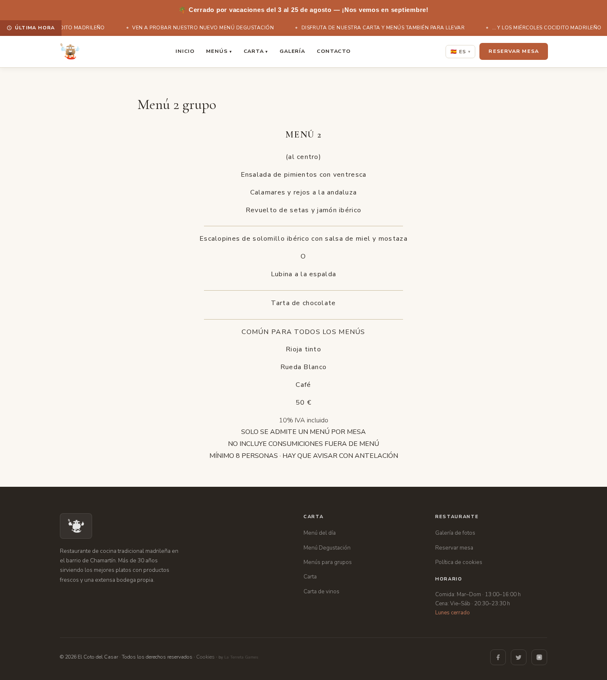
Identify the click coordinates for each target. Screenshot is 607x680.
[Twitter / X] (518, 657)
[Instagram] (539, 657)
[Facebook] (498, 657)
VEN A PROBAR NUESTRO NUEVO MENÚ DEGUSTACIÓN (199, 27)
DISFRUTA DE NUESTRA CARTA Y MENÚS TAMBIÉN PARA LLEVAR (379, 27)
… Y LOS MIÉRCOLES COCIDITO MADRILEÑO (543, 27)
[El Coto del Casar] (70, 51)
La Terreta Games (241, 657)
